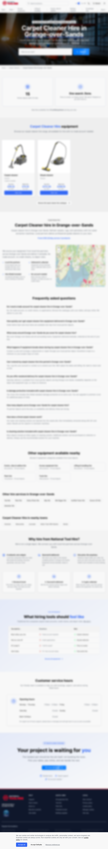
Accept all (21, 845)
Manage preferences (52, 845)
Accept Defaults (36, 845)
